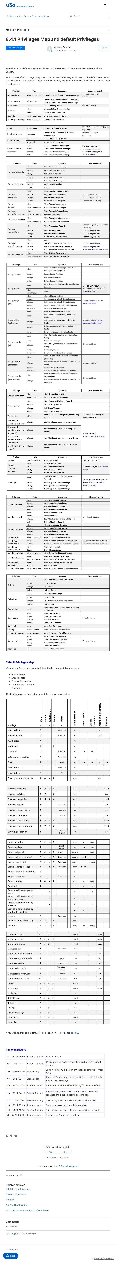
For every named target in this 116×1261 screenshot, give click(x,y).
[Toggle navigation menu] (105, 5)
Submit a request (69, 1166)
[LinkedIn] (15, 1136)
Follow (104, 48)
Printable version (15, 48)
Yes (50, 1152)
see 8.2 (74, 1032)
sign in (15, 1234)
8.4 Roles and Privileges (18, 1189)
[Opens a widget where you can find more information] (10, 1256)
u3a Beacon (11, 16)
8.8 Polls (10, 1199)
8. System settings (40, 16)
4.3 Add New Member (17, 1205)
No (65, 1152)
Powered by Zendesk (104, 1258)
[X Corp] (11, 1136)
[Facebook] (7, 1136)
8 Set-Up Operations (16, 1194)
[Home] (20, 5)
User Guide (24, 16)
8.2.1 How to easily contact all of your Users (27, 1210)
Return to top (13, 1175)
